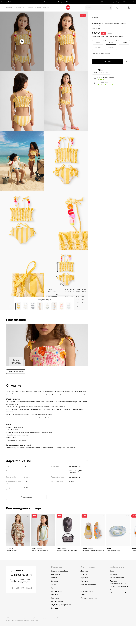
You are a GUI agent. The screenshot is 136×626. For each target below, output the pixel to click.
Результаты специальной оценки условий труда (119, 591)
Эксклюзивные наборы (59, 571)
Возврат (83, 574)
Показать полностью (16, 372)
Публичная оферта (117, 578)
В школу (17, 8)
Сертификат (28, 497)
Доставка (84, 571)
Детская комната (58, 588)
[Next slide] (77, 306)
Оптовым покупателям (88, 598)
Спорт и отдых (56, 591)
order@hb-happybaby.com (20, 582)
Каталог (9, 8)
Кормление (55, 598)
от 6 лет (46, 8)
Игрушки (54, 595)
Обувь (53, 584)
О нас (112, 571)
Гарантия (84, 578)
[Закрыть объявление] (133, 1)
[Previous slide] (11, 306)
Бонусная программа (88, 584)
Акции (82, 595)
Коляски (54, 578)
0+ (24, 8)
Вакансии (113, 574)
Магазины (84, 581)
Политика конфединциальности (118, 582)
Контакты (84, 588)
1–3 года (30, 8)
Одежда (54, 581)
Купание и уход (57, 601)
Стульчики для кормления (61, 605)
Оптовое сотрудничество (119, 586)
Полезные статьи (86, 591)
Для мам (54, 608)
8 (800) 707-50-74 (23, 575)
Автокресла (55, 574)
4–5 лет (38, 8)
